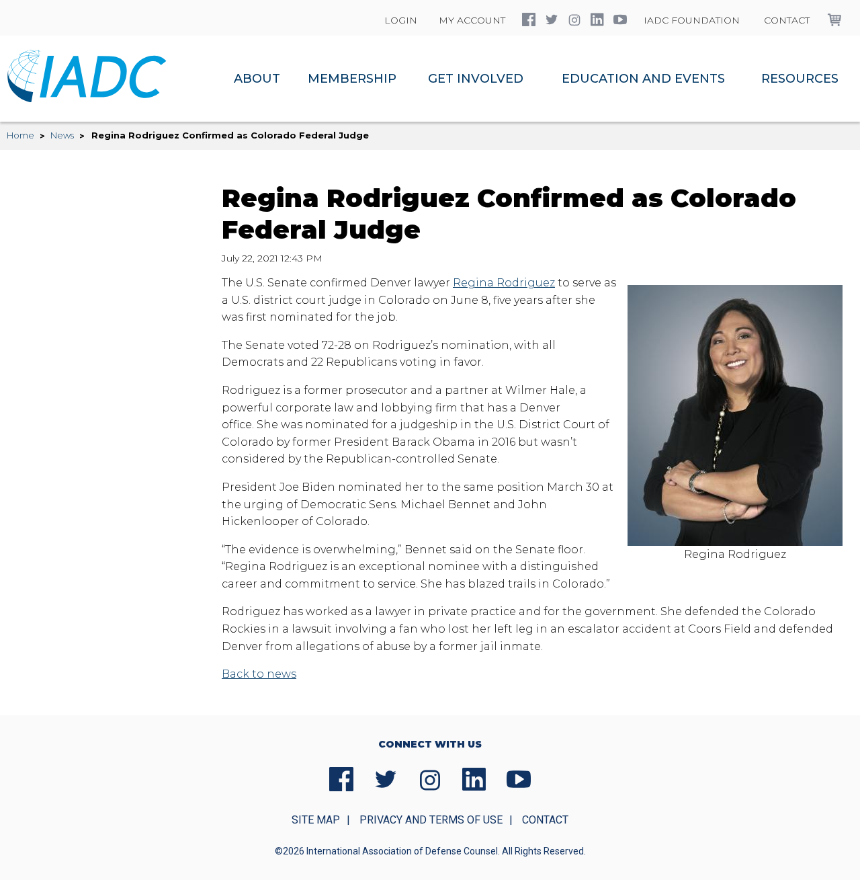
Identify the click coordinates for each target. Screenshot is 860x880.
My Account (472, 20)
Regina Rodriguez (504, 282)
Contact (787, 20)
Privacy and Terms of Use (431, 819)
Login (400, 20)
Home (20, 135)
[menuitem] (257, 79)
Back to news (259, 674)
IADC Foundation (692, 20)
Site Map (316, 819)
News (62, 135)
